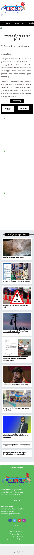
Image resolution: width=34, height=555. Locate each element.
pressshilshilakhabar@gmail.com (17, 539)
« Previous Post (8, 109)
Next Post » (23, 108)
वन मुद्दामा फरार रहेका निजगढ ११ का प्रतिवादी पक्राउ (16, 445)
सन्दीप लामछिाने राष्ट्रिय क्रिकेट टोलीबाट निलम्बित (16, 384)
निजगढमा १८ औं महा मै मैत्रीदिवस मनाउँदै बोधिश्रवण (16, 281)
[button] (10, 520)
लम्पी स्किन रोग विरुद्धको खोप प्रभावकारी (13, 257)
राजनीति (16, 23)
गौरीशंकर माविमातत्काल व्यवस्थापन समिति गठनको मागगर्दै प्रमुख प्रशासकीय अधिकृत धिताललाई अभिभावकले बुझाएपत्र (15, 358)
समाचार (8, 23)
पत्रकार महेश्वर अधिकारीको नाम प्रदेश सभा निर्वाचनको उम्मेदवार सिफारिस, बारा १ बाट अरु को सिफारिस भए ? (15, 435)
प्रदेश (24, 23)
